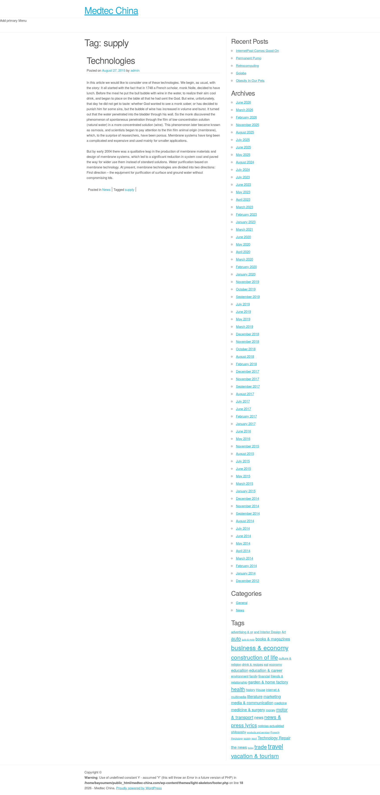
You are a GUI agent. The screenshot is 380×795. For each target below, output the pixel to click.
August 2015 (245, 453)
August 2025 (245, 132)
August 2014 (245, 520)
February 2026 (246, 117)
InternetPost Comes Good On (257, 50)
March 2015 (244, 483)
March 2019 (244, 326)
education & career (265, 670)
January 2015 (246, 491)
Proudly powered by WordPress (139, 788)
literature (255, 696)
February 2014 (246, 565)
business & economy (260, 647)
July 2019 (243, 304)
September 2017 (248, 386)
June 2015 (243, 468)
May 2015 (243, 476)
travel (275, 746)
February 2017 (246, 416)
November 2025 (247, 124)
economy (275, 664)
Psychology (237, 738)
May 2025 (243, 154)
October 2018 (246, 348)
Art (284, 631)
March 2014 (244, 558)
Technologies (111, 60)
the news (239, 747)
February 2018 (246, 363)
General (241, 602)
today (251, 747)
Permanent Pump (248, 58)
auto (236, 638)
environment (239, 676)
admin (135, 70)
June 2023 (243, 184)
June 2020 (243, 236)
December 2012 (247, 580)
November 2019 (247, 281)
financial (264, 676)
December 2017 (247, 371)
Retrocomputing (247, 65)
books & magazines (273, 639)
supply (129, 189)
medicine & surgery (248, 709)
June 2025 (243, 147)
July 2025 (243, 139)
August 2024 (245, 162)
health (238, 689)
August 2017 (245, 393)
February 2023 (246, 214)
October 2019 (246, 289)
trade (260, 746)
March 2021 (244, 229)
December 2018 (247, 334)
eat (266, 664)
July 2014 (243, 528)
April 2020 (243, 251)
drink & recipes (252, 664)
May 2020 (243, 244)
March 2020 (244, 259)
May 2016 (243, 438)
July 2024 (243, 169)
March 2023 (244, 206)
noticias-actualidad (271, 725)
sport (254, 738)
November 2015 (247, 446)
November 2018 (247, 341)
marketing (272, 696)
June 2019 (243, 311)
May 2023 (243, 192)
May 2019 (243, 319)
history (250, 689)
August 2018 (245, 356)
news (258, 717)
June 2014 (243, 535)
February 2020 (246, 266)
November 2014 (247, 505)
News (106, 189)
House (260, 689)
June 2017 (243, 408)
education (239, 670)
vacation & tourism (255, 755)
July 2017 (243, 401)
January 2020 (246, 274)
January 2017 (246, 423)
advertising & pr (242, 631)
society (247, 738)
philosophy (238, 731)
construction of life (254, 657)
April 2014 (243, 550)
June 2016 (243, 431)
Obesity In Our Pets (250, 80)
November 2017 (247, 378)
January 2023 (246, 221)
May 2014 (243, 543)
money (270, 709)
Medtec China (111, 9)
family (253, 676)
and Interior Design (267, 631)
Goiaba (241, 73)
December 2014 (247, 498)
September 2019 (248, 296)
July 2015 (243, 461)
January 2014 (246, 573)
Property (275, 732)
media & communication (252, 702)
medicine (280, 702)
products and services (258, 732)
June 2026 (243, 102)
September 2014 (248, 513)
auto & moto (248, 639)
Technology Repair (274, 737)
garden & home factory (268, 682)
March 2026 (244, 109)
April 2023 (243, 199)
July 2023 (243, 177)
